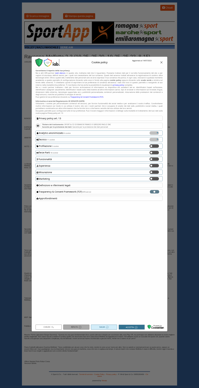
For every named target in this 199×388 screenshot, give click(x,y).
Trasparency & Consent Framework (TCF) (86, 97)
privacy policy (118, 85)
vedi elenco (60, 73)
